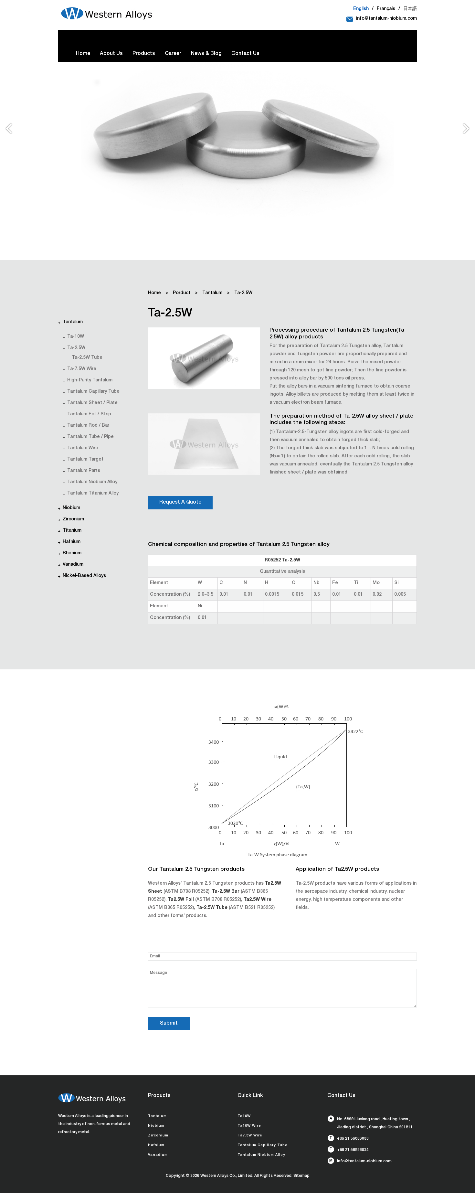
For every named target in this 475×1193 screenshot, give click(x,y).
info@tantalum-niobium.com (386, 18)
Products (143, 54)
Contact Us (245, 54)
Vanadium (73, 564)
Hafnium (71, 542)
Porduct (181, 293)
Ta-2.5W (76, 348)
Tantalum (73, 322)
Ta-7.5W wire (81, 369)
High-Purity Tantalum (89, 380)
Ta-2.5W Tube (87, 358)
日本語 (410, 9)
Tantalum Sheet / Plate (92, 403)
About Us (111, 54)
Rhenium (72, 553)
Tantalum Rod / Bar (88, 425)
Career (173, 54)
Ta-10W (75, 337)
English (361, 9)
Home (83, 54)
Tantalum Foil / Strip (89, 414)
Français (386, 9)
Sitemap (301, 1176)
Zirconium (73, 519)
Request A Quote (180, 502)
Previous (8, 131)
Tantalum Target (85, 459)
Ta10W (244, 1116)
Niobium (71, 508)
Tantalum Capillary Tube (93, 391)
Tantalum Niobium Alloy (92, 482)
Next (466, 131)
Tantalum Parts (83, 471)
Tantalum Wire (82, 448)
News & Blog (206, 54)
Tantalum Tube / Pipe (90, 437)
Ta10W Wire (249, 1126)
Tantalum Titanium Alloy (93, 493)
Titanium (72, 530)
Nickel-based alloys (84, 576)
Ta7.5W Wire (250, 1135)
